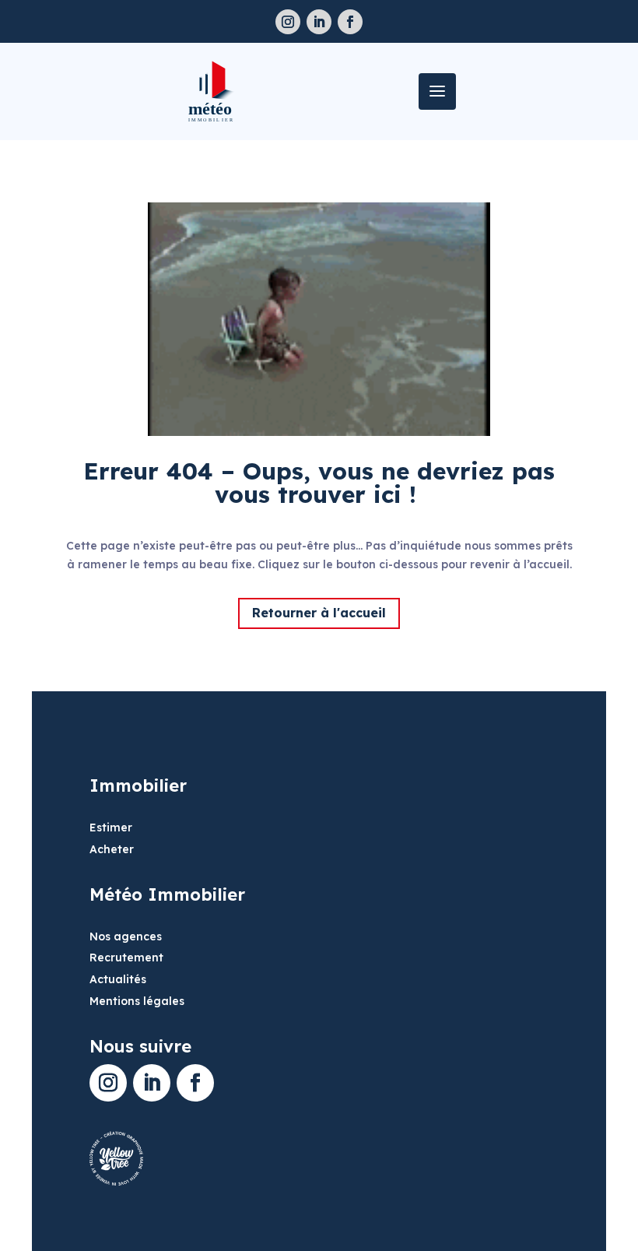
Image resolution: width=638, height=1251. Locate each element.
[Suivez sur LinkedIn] (319, 21)
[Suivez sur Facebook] (350, 21)
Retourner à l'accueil (319, 612)
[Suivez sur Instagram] (287, 21)
